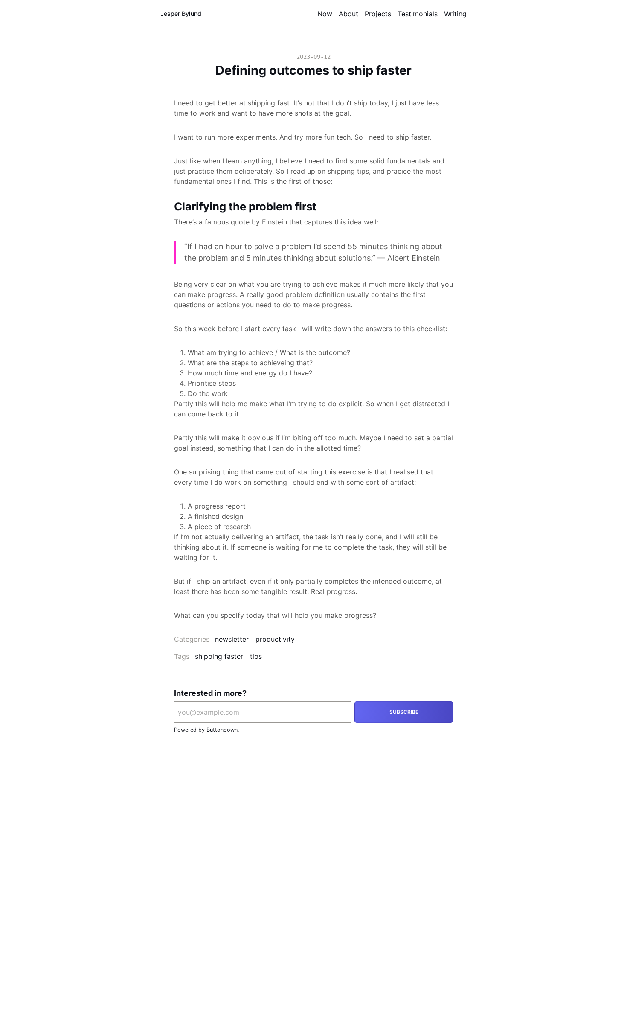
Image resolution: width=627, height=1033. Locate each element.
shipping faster (219, 656)
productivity (275, 639)
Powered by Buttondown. (206, 730)
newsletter (232, 639)
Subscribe (403, 712)
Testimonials (418, 13)
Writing (455, 13)
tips (256, 656)
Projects (378, 13)
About (348, 13)
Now (324, 13)
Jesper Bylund (180, 13)
